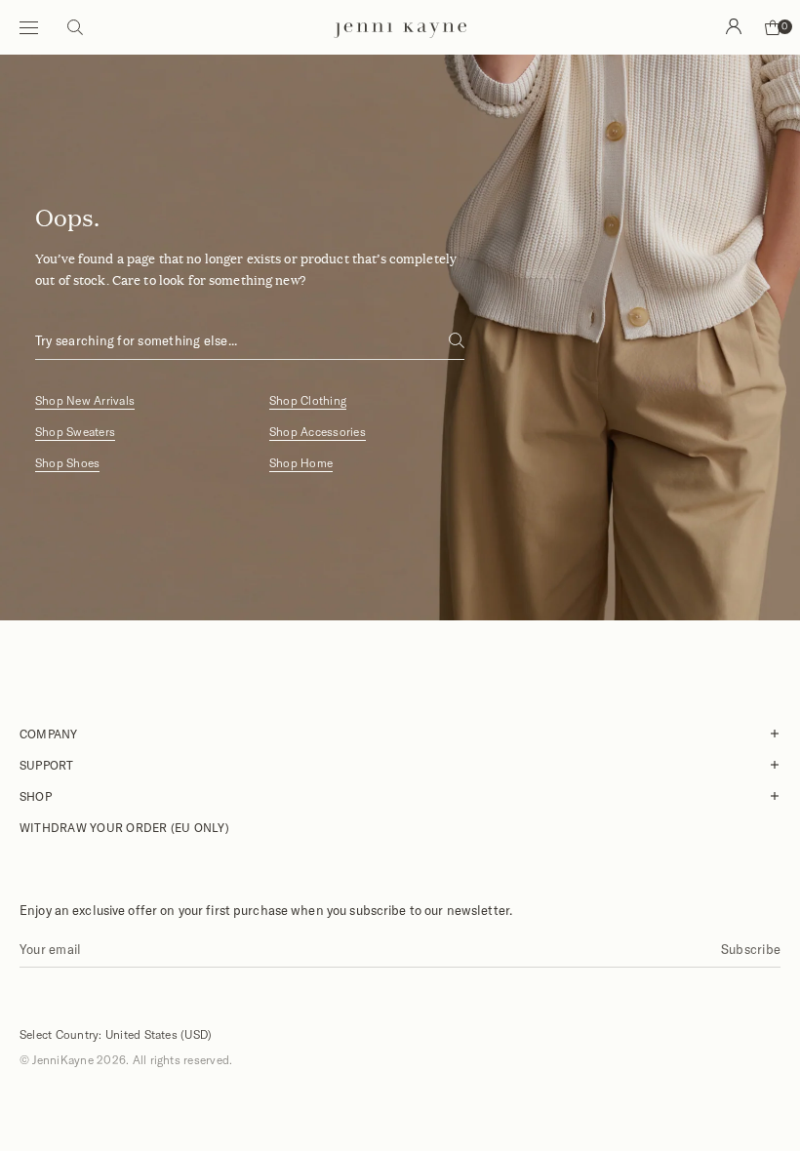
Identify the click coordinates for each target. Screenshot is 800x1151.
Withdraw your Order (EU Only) (124, 827)
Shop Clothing (307, 400)
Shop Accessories (317, 431)
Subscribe (750, 949)
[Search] (733, 26)
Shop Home (301, 463)
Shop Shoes (67, 463)
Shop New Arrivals (85, 400)
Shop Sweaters (75, 431)
